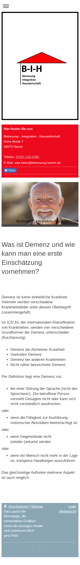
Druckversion (18, 506)
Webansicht (67, 511)
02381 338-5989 (27, 157)
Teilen (12, 170)
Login (72, 506)
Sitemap (37, 506)
